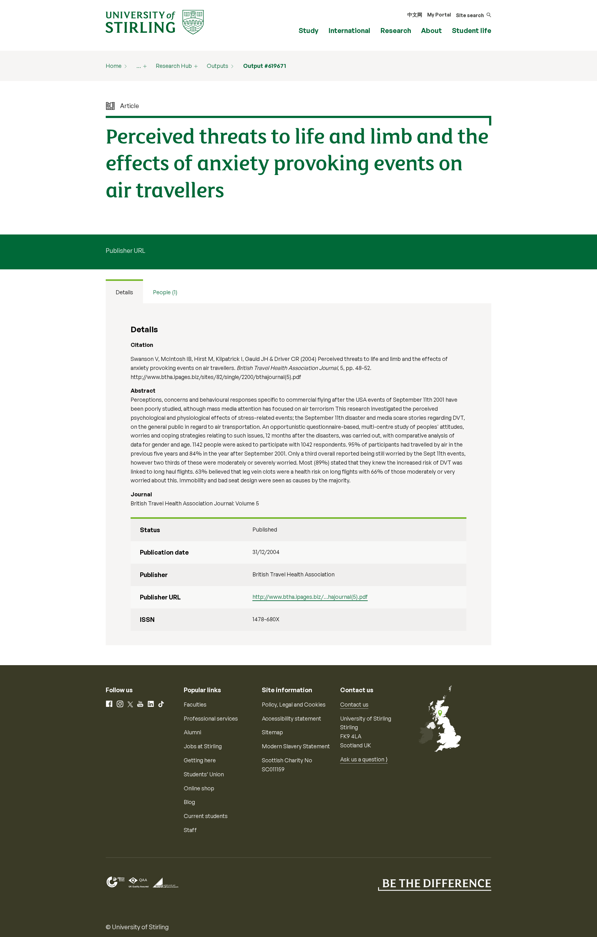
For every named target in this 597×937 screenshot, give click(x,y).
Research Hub (174, 65)
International (349, 30)
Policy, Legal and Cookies (294, 704)
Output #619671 (264, 65)
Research (395, 30)
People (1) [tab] (165, 292)
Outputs (217, 65)
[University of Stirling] (155, 21)
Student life (471, 30)
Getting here (200, 760)
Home (114, 65)
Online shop (199, 788)
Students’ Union (204, 774)
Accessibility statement (291, 718)
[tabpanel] (298, 474)
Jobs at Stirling (203, 746)
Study (308, 30)
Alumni (192, 732)
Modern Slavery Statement (296, 746)
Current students (206, 815)
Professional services (211, 718)
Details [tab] (124, 292)
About (431, 30)
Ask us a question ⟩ (364, 759)
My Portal (439, 15)
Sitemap (272, 732)
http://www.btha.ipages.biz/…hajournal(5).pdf (310, 596)
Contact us (354, 704)
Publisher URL (125, 250)
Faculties (195, 704)
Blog (189, 801)
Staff (190, 829)
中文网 (414, 15)
